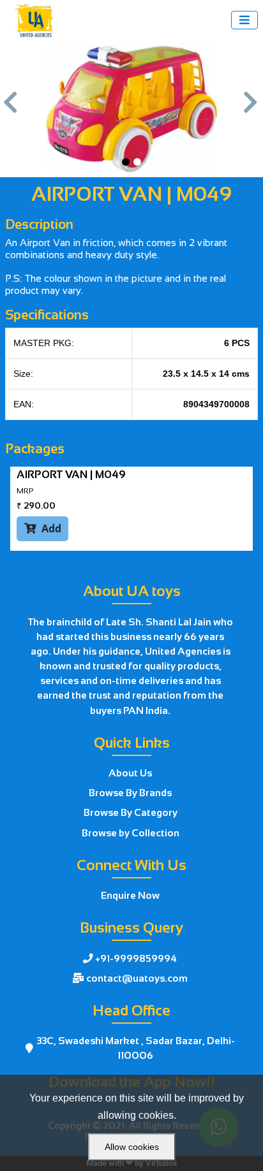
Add (42, 528)
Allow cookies (132, 1147)
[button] (11, 109)
